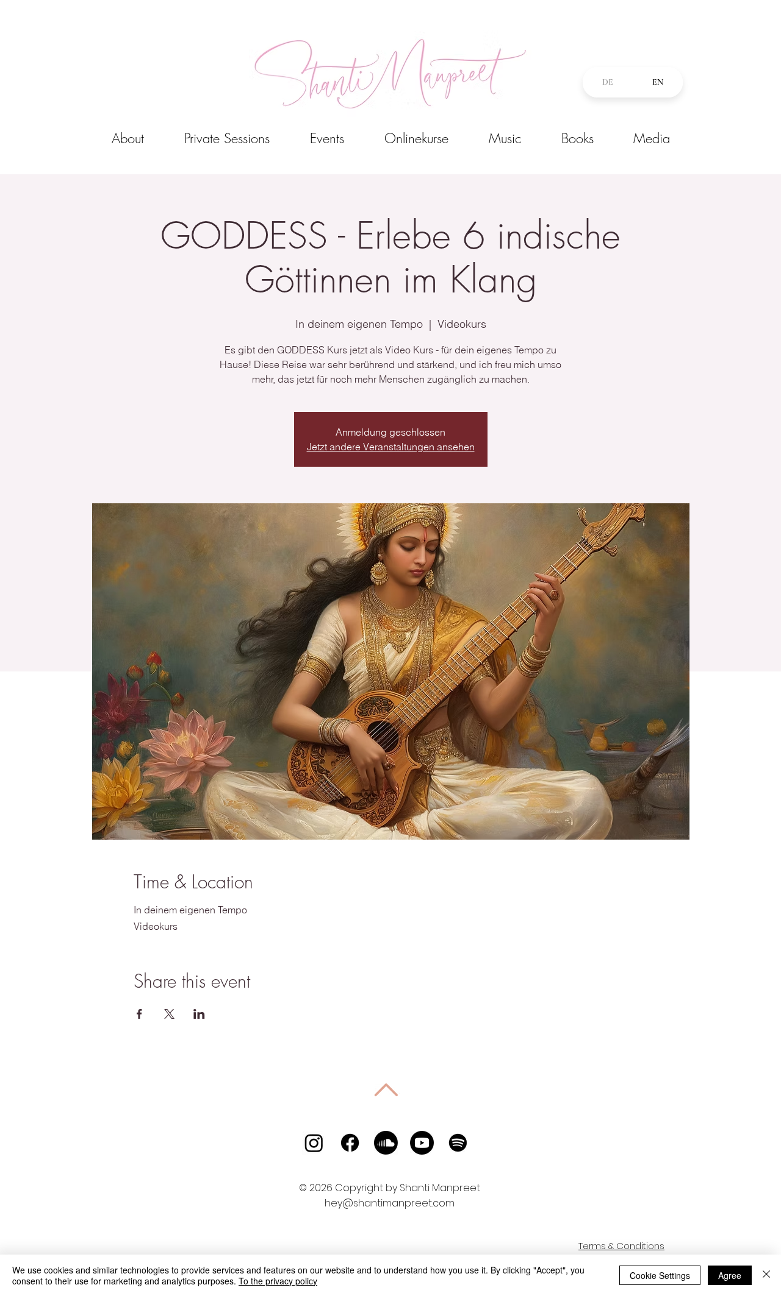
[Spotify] (458, 1143)
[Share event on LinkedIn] (199, 1014)
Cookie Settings (660, 1275)
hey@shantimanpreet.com (390, 1203)
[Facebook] (350, 1143)
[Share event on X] (169, 1014)
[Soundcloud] (386, 1143)
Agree (729, 1275)
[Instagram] (314, 1143)
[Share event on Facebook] (139, 1014)
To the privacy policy (278, 1281)
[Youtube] (422, 1143)
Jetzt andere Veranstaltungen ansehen (391, 447)
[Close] (766, 1275)
